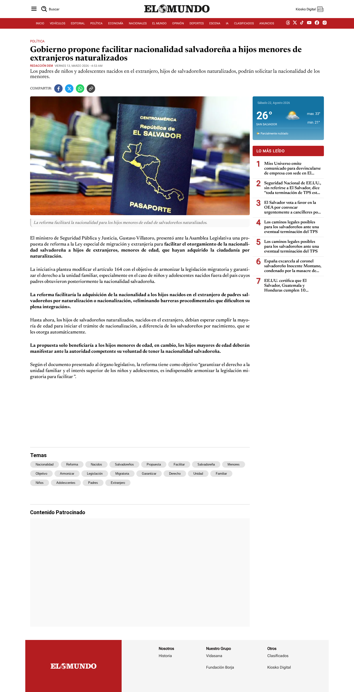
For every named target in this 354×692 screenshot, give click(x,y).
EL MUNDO (159, 23)
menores (234, 464)
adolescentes (65, 483)
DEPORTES (197, 23)
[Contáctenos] (220, 681)
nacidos (96, 464)
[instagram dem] (326, 23)
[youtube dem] (309, 23)
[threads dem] (288, 23)
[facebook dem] (317, 23)
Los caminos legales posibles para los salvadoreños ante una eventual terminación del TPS (291, 227)
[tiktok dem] (301, 23)
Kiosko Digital (279, 667)
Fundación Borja (220, 667)
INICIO (40, 23)
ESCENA (214, 23)
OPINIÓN (178, 23)
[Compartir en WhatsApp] (80, 88)
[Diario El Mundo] (177, 13)
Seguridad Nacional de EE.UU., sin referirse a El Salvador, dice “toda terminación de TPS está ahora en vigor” (292, 188)
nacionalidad (44, 464)
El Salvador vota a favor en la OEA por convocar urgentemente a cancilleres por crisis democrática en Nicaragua (292, 208)
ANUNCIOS (266, 23)
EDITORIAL (78, 23)
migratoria (122, 473)
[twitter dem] (294, 23)
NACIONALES (138, 23)
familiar (221, 473)
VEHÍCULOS (57, 23)
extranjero (118, 483)
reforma (72, 464)
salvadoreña (206, 464)
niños (40, 483)
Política (37, 41)
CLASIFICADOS (244, 23)
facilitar (179, 464)
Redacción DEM (41, 65)
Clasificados (277, 655)
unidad (198, 473)
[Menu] (34, 9)
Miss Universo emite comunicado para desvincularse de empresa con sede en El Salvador (292, 169)
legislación (95, 473)
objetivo (41, 473)
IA (227, 23)
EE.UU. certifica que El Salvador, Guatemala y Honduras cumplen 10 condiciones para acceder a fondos (288, 286)
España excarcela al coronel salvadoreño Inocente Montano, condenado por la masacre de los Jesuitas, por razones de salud (292, 266)
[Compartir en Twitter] (69, 88)
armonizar (67, 473)
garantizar (149, 473)
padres (93, 483)
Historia (165, 655)
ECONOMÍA (115, 23)
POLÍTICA (96, 23)
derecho (175, 473)
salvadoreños (124, 464)
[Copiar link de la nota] (91, 88)
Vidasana (214, 655)
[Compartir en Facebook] (58, 88)
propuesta (154, 464)
